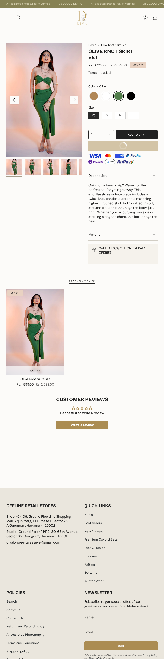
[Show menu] (8, 17)
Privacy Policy (150, 655)
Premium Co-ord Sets (100, 539)
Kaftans (90, 564)
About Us (13, 610)
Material (94, 234)
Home (92, 45)
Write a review (82, 425)
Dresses (90, 556)
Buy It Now (109, 144)
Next (74, 100)
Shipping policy (17, 651)
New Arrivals (93, 531)
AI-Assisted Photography (25, 634)
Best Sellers (93, 523)
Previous (14, 100)
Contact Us (14, 618)
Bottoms (90, 572)
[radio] (93, 96)
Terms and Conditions (23, 643)
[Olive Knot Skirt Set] (35, 332)
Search (11, 601)
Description (97, 175)
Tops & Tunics (94, 548)
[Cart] (155, 17)
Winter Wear (94, 581)
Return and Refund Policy (25, 626)
